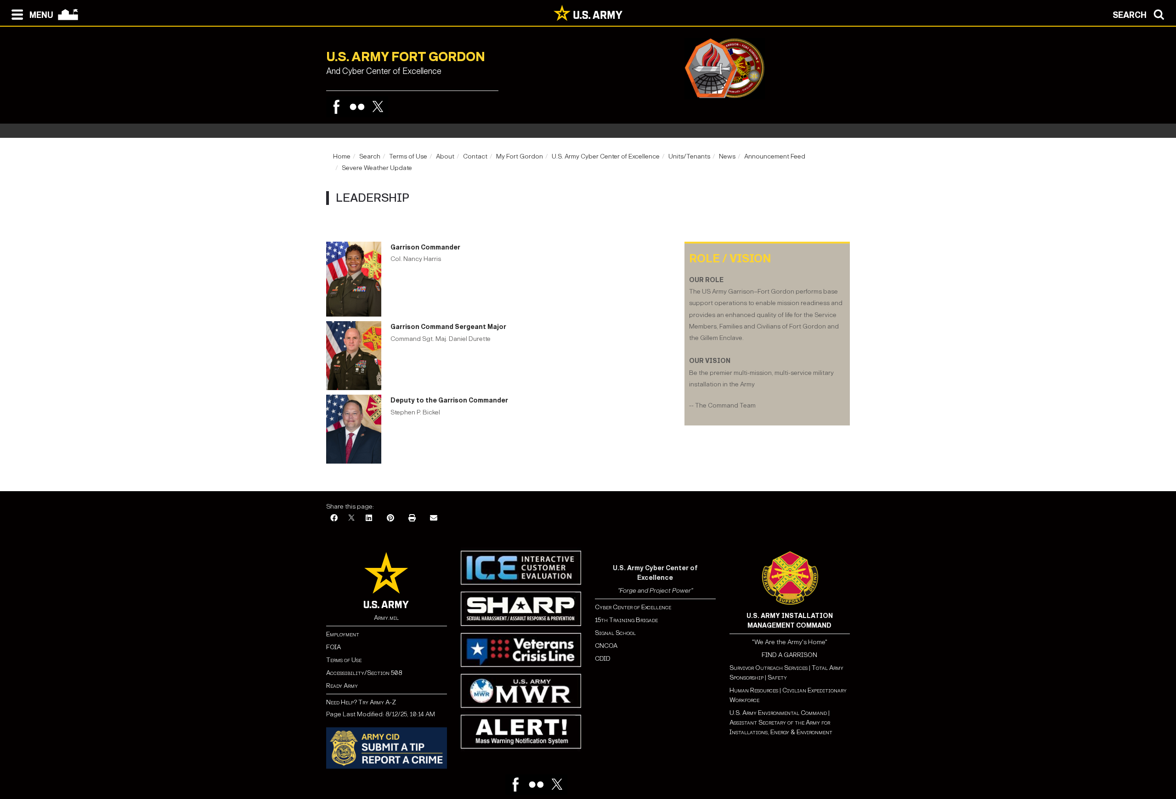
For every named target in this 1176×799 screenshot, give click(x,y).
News (727, 156)
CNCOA (606, 646)
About (445, 156)
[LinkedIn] (369, 518)
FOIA (333, 647)
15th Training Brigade (626, 620)
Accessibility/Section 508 (364, 673)
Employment (342, 634)
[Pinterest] (390, 518)
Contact (475, 156)
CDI (600, 659)
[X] (351, 518)
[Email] (433, 518)
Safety (777, 677)
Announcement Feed (774, 156)
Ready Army (342, 686)
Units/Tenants (689, 156)
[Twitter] (378, 106)
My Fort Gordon (519, 156)
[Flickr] (357, 106)
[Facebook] (336, 106)
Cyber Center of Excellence (633, 607)
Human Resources (753, 690)
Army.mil (386, 618)
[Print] (412, 518)
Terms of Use (408, 156)
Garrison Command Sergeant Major (448, 327)
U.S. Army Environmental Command (778, 713)
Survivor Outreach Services (768, 668)
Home (342, 156)
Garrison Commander (425, 247)
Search (369, 156)
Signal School (615, 633)
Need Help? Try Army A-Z (361, 702)
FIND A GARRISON (789, 655)
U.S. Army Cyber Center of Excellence (606, 156)
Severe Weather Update (377, 168)
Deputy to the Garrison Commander (449, 400)
